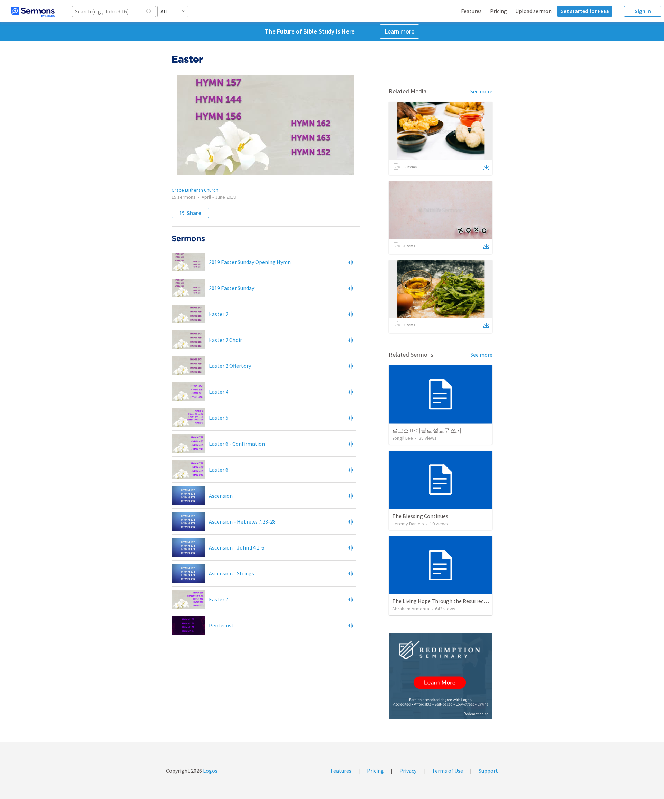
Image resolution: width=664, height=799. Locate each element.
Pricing (498, 11)
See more (481, 91)
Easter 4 (218, 391)
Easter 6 (218, 469)
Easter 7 (218, 599)
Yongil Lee (402, 438)
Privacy (407, 770)
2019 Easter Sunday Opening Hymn (250, 261)
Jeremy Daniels (408, 523)
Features (471, 11)
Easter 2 (218, 313)
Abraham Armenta (410, 609)
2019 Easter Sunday (231, 287)
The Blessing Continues (420, 515)
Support (488, 770)
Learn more (399, 31)
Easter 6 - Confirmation (237, 443)
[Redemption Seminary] (440, 676)
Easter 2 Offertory (230, 365)
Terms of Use (447, 770)
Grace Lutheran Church (195, 190)
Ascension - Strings (231, 573)
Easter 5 (218, 417)
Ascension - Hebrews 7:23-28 (242, 521)
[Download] (486, 167)
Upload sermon (533, 11)
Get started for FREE (584, 11)
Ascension (221, 495)
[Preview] (350, 262)
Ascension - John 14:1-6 (236, 547)
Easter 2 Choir (225, 339)
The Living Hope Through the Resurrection (443, 601)
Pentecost (221, 625)
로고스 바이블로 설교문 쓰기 (427, 430)
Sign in (643, 11)
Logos (210, 770)
